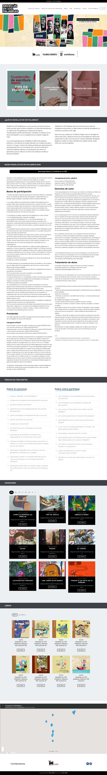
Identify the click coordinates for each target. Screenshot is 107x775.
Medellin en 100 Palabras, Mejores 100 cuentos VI (61, 643)
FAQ (70, 8)
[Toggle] (8, 396)
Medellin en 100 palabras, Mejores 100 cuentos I (81, 679)
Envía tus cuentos (34, 8)
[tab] (11, 492)
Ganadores (77, 8)
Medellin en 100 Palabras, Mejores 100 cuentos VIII (20, 643)
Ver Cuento (23, 524)
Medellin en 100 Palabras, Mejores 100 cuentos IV (20, 679)
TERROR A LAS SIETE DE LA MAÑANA (82, 581)
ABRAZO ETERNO (82, 515)
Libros (85, 8)
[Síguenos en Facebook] (100, 8)
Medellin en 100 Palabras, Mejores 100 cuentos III (40, 679)
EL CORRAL (81, 548)
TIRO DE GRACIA (52, 515)
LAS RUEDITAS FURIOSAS (23, 580)
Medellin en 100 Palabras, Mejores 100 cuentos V (81, 643)
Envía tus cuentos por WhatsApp (52, 8)
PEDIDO (52, 548)
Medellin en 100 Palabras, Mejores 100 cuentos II (61, 679)
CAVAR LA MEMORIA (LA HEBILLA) (22, 515)
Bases (66, 8)
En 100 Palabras (93, 8)
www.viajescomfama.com (36, 342)
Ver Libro (20, 650)
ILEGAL (23, 548)
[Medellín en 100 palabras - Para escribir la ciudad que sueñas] (10, 8)
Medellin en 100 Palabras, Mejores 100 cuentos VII (40, 643)
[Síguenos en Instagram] (104, 8)
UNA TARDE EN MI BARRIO (52, 580)
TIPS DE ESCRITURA (21, 88)
